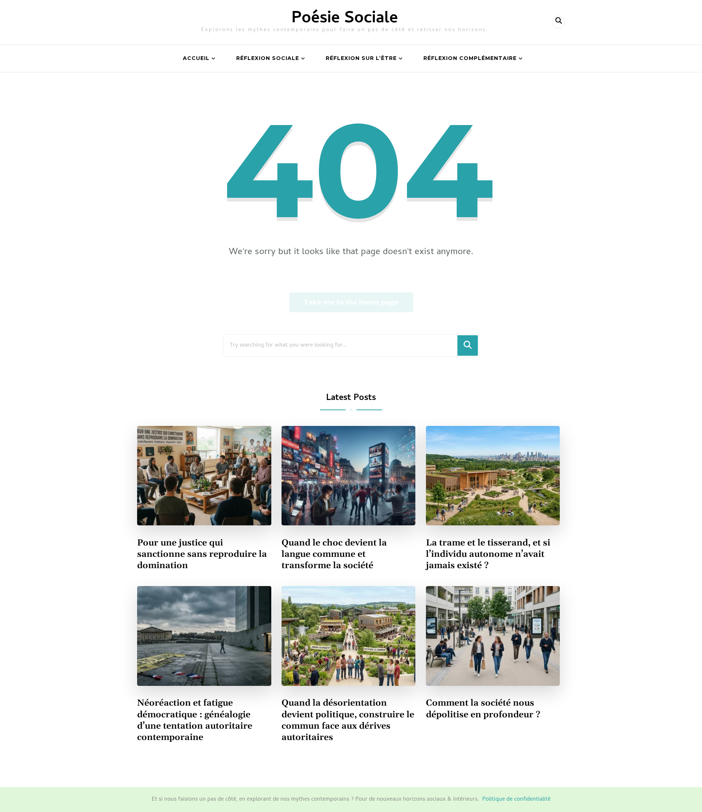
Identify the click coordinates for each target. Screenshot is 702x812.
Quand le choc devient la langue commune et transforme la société (334, 554)
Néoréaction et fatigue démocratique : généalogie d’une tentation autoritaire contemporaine (194, 720)
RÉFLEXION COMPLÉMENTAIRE (470, 58)
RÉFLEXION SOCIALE (267, 58)
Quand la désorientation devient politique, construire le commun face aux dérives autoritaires (348, 720)
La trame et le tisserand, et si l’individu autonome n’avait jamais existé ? (488, 554)
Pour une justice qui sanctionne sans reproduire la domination (202, 554)
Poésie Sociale (344, 19)
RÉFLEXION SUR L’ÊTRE (361, 58)
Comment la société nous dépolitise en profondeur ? (483, 709)
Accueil (196, 58)
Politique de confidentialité (516, 799)
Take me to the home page (351, 302)
